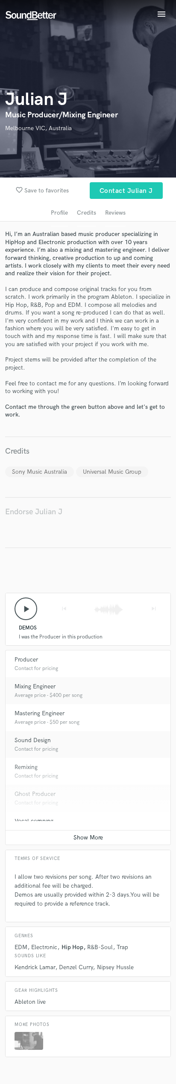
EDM (21, 947)
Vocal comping (34, 821)
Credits (86, 212)
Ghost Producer (35, 794)
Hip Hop (72, 947)
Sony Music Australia (39, 471)
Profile (59, 212)
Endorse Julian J (33, 512)
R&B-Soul (100, 947)
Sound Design (33, 740)
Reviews (115, 212)
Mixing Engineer (35, 686)
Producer (26, 659)
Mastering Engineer (40, 713)
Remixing (26, 767)
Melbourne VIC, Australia (38, 128)
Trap (122, 947)
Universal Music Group (112, 471)
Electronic (44, 947)
